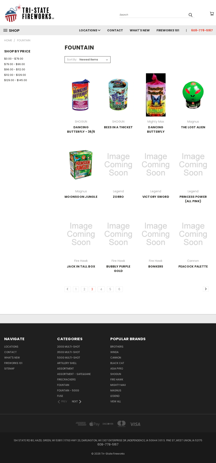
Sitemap (9, 368)
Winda (114, 352)
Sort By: (72, 60)
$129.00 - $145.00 (15, 80)
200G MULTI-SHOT (68, 346)
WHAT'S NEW (140, 30)
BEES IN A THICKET (118, 127)
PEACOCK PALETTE (193, 266)
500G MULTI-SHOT (68, 357)
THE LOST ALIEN (193, 127)
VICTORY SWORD (155, 197)
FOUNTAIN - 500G (68, 390)
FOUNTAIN (63, 385)
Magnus (115, 390)
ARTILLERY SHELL (67, 363)
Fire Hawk (116, 379)
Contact (115, 30)
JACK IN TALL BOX (81, 266)
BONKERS (155, 266)
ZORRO (118, 197)
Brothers (116, 346)
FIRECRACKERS (66, 379)
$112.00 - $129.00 (15, 75)
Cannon (115, 357)
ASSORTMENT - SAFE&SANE (74, 374)
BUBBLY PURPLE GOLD (118, 268)
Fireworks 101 (168, 30)
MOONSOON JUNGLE (81, 197)
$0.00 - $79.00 (13, 59)
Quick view (81, 90)
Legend (114, 396)
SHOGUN (115, 374)
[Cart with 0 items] (212, 14)
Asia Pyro (116, 368)
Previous (209, 450)
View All (115, 401)
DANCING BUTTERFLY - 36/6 (81, 129)
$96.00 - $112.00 (14, 69)
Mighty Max (118, 385)
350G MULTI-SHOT (68, 352)
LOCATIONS (88, 30)
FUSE (60, 396)
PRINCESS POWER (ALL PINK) (193, 199)
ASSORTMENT (65, 368)
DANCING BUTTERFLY (156, 129)
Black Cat (117, 363)
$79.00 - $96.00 (14, 64)
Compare (79, 98)
